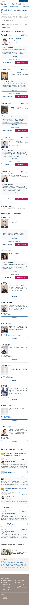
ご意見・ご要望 (20, 580)
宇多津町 (17, 253)
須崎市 (18, 562)
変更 (26, 20)
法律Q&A (5, 582)
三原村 (12, 568)
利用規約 (19, 582)
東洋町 (17, 564)
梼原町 (20, 567)
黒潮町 (16, 568)
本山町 (15, 565)
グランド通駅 (5, 377)
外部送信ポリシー (21, 586)
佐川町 (13, 567)
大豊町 (18, 565)
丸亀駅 (4, 438)
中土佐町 (10, 567)
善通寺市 (8, 416)
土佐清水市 (3, 564)
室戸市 (5, 562)
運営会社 (5, 597)
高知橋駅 (4, 314)
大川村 (25, 565)
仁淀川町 (5, 567)
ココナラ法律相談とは (8, 580)
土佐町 (21, 565)
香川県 (12, 221)
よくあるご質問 (6, 587)
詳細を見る (14, 296)
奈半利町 (21, 564)
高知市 (7, 294)
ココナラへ (3, 1)
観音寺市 (8, 397)
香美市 (12, 38)
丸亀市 (16, 221)
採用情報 (5, 598)
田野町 (25, 564)
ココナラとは (6, 586)
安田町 (2, 565)
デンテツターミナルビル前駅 (9, 335)
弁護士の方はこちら (23, 1)
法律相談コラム (6, 584)
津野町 (2, 568)
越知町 (16, 567)
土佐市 (15, 562)
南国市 (12, 562)
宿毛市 (21, 562)
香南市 (11, 564)
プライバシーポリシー (22, 584)
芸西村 (12, 565)
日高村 (23, 567)
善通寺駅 (4, 417)
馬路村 (8, 565)
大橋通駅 (4, 356)
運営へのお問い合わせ (8, 589)
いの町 (2, 567)
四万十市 (7, 564)
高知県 (4, 294)
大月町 (9, 568)
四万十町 (5, 568)
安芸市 (8, 562)
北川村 (5, 565)
